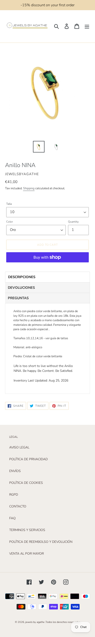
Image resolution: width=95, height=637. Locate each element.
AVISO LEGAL (19, 447)
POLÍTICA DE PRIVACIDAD (28, 459)
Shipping (29, 188)
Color (9, 222)
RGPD (13, 494)
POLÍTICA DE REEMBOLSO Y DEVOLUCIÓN (40, 542)
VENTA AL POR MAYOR (26, 553)
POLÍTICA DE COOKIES (26, 483)
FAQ (12, 518)
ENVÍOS (15, 471)
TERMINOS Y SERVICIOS (27, 530)
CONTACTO (17, 506)
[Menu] (87, 26)
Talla (9, 204)
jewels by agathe (35, 622)
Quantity (73, 222)
